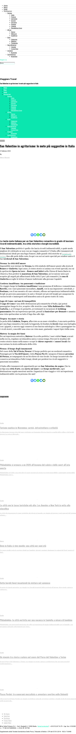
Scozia (13, 21)
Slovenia (14, 22)
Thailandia (14, 43)
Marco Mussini (5, 157)
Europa (9, 13)
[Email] (43, 234)
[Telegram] (40, 234)
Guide (5, 9)
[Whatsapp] (38, 234)
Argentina (14, 56)
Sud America (11, 54)
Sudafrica (14, 36)
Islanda (13, 26)
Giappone (14, 39)
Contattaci (7, 716)
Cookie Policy (7, 723)
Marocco (14, 34)
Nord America (11, 45)
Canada (13, 47)
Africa (9, 30)
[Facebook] (32, 234)
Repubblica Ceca (16, 28)
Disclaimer (7, 718)
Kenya (13, 32)
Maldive (13, 41)
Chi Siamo (6, 714)
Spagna (13, 24)
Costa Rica (14, 49)
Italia (12, 15)
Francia (13, 17)
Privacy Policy (7, 720)
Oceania (10, 51)
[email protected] (43, 726)
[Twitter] (35, 234)
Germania (14, 19)
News (6, 7)
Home (6, 6)
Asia (8, 37)
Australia (14, 53)
